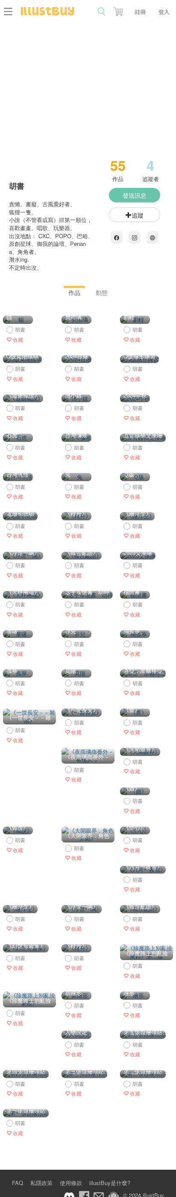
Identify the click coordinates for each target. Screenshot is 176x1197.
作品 (74, 292)
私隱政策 (41, 1183)
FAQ (17, 1183)
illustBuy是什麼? (109, 1183)
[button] (119, 10)
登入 (164, 12)
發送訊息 (135, 195)
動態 (102, 292)
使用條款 (71, 1183)
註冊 (140, 12)
